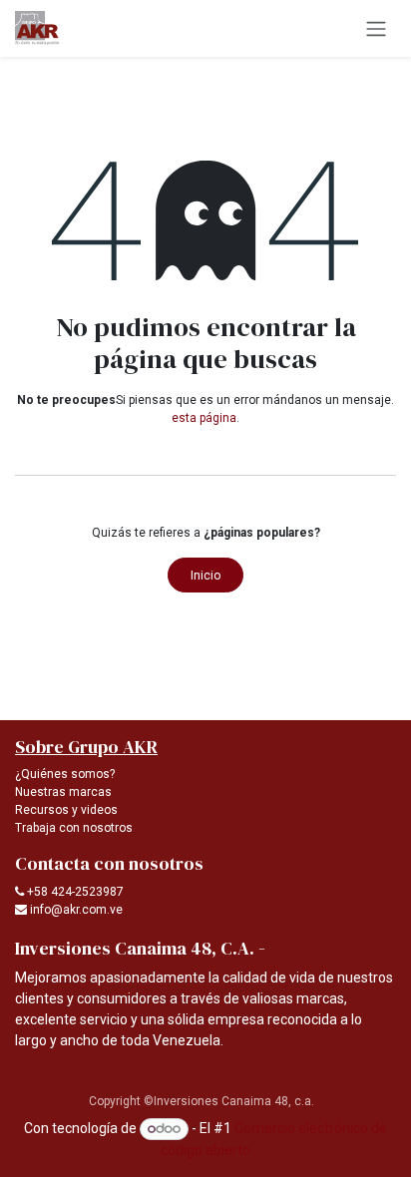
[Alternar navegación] (376, 28)
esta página (204, 418)
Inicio (205, 576)
